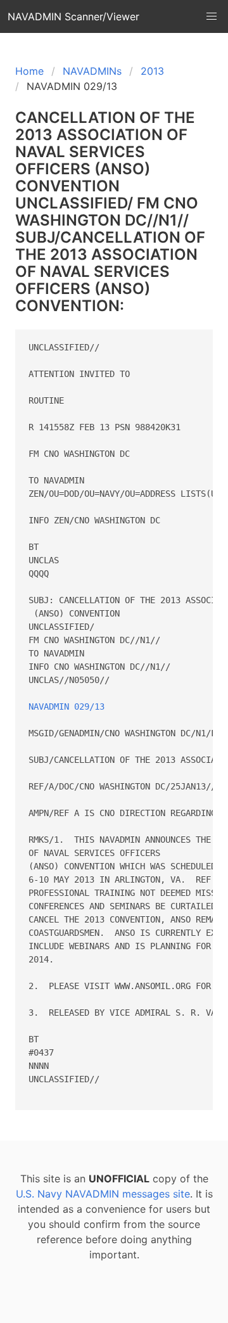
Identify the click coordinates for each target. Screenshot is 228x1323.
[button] (211, 16)
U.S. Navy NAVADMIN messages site (103, 1193)
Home (29, 71)
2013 (152, 71)
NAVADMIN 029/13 (66, 706)
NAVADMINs (92, 71)
